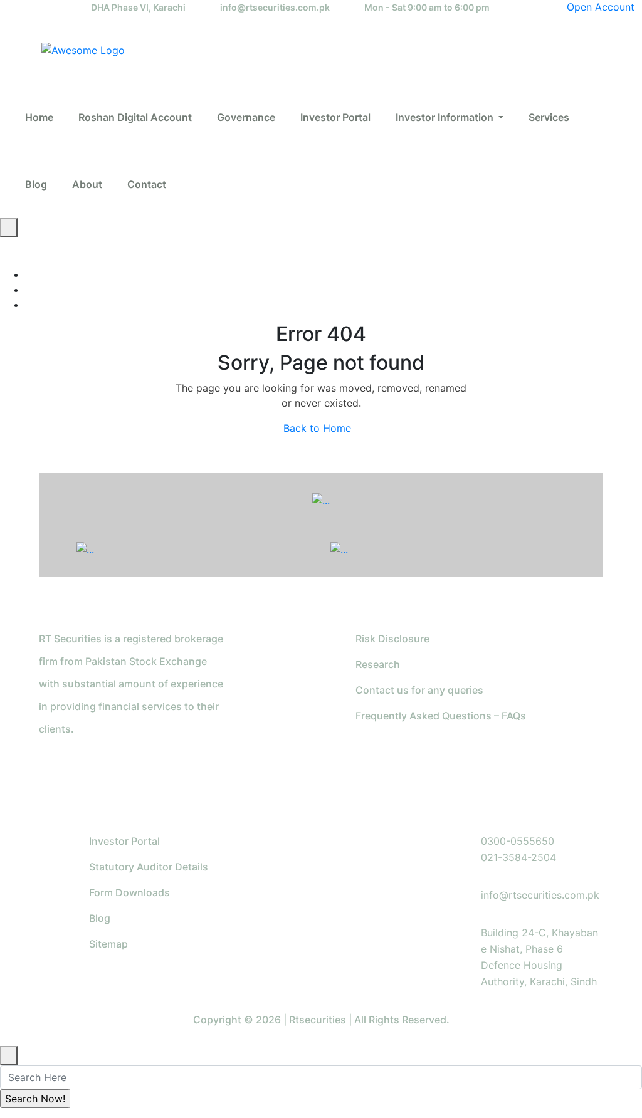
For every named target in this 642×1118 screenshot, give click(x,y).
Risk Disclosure (392, 638)
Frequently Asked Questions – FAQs (440, 715)
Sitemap (108, 944)
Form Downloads (129, 892)
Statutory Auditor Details (148, 866)
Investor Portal (124, 841)
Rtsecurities (317, 1019)
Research (377, 664)
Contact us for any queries (419, 690)
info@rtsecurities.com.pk (275, 7)
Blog (99, 918)
